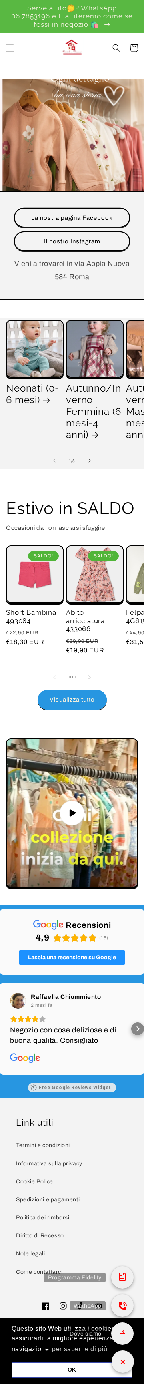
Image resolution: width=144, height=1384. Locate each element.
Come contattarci (39, 1272)
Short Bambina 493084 (31, 616)
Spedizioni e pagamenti (48, 1200)
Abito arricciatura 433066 (85, 620)
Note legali (30, 1254)
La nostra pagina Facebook (72, 218)
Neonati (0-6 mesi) (32, 394)
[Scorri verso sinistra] (54, 460)
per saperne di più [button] (80, 1349)
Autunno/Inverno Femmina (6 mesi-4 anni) (93, 412)
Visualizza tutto (72, 699)
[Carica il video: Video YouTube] (72, 813)
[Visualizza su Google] (18, 1001)
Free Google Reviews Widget (75, 1087)
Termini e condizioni (43, 1145)
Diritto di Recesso (40, 1236)
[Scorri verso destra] (89, 460)
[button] (10, 48)
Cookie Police (34, 1182)
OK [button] (72, 1369)
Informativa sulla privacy (49, 1164)
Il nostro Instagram (72, 241)
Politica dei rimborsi (43, 1218)
